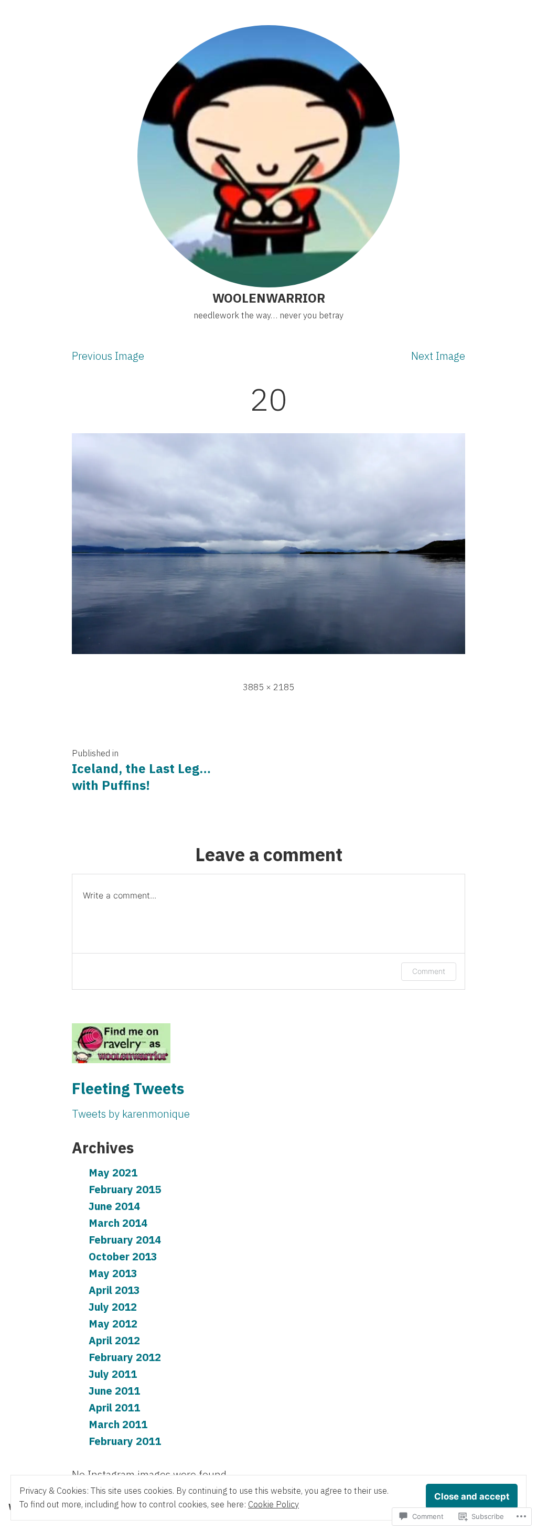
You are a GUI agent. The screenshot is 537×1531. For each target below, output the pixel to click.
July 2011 (113, 1374)
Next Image (438, 356)
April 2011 (114, 1407)
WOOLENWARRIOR (268, 298)
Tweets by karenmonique (131, 1114)
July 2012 (113, 1307)
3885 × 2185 (268, 687)
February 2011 (125, 1441)
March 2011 (118, 1424)
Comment (428, 971)
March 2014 (118, 1223)
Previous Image (108, 356)
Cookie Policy (273, 1504)
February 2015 (125, 1189)
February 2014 (125, 1240)
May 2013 (113, 1273)
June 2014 (114, 1206)
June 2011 (114, 1391)
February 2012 (125, 1357)
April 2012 (114, 1340)
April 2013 (114, 1290)
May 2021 (113, 1172)
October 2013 (123, 1256)
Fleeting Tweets (128, 1088)
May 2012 (113, 1323)
